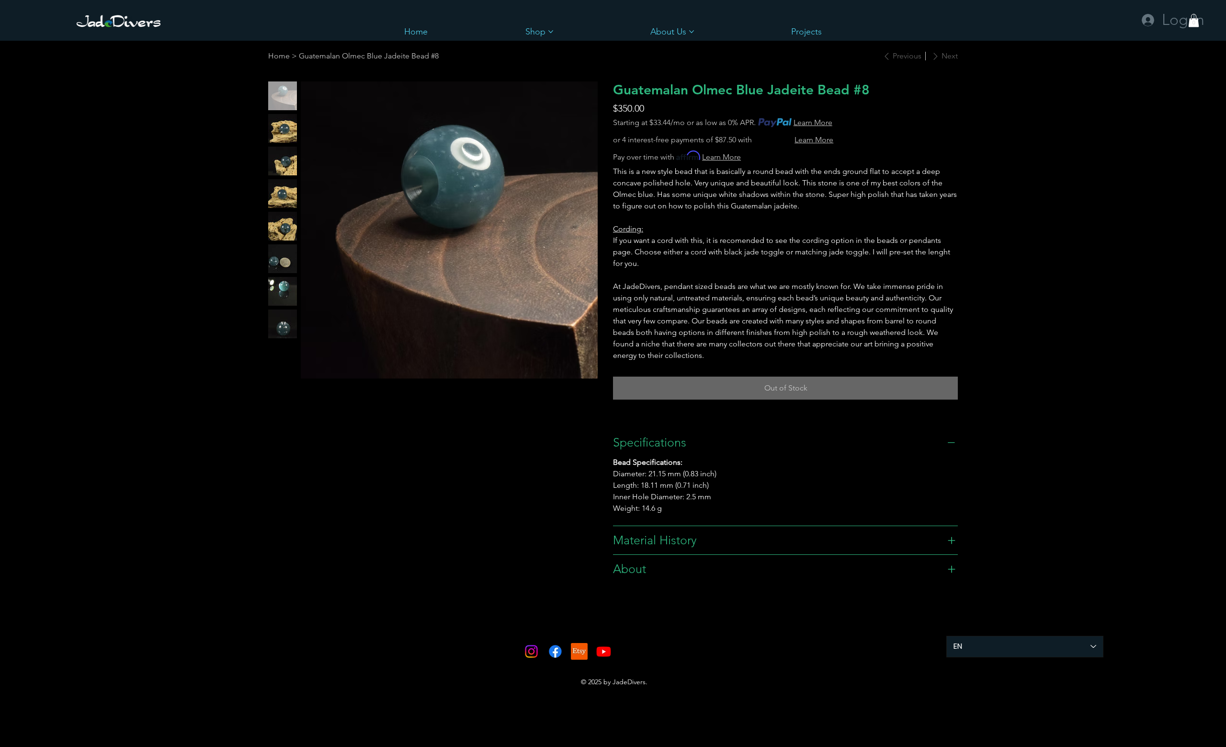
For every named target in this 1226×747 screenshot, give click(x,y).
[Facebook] (555, 651)
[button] (1193, 20)
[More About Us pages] (691, 31)
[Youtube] (603, 651)
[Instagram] (531, 651)
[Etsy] (579, 651)
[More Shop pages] (550, 31)
